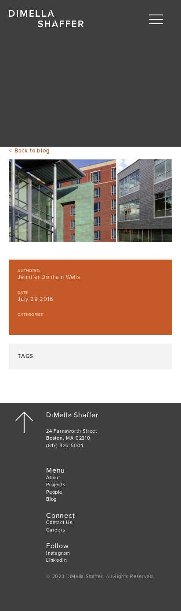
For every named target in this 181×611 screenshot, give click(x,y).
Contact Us (59, 522)
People (54, 492)
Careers (55, 530)
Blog (51, 499)
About (53, 478)
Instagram (58, 553)
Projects (55, 485)
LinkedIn (56, 560)
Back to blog (32, 150)
